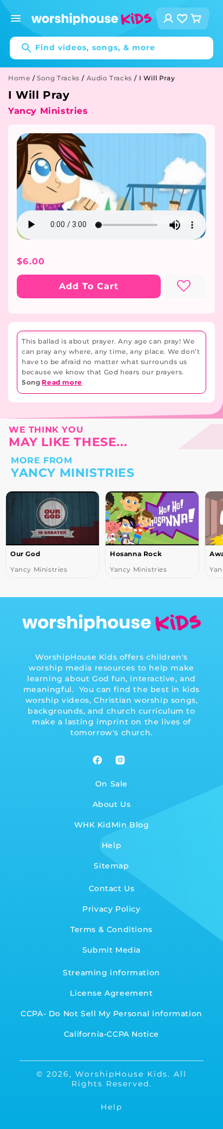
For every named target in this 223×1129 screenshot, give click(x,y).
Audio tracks (109, 78)
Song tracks (58, 78)
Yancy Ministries (48, 111)
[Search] (21, 48)
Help (111, 845)
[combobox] (111, 48)
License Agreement (111, 993)
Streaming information (111, 972)
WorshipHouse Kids (121, 1074)
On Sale (111, 784)
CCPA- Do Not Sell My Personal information (111, 1013)
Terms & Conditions (111, 929)
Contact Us (112, 888)
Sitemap (111, 866)
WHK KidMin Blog (111, 825)
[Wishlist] (182, 19)
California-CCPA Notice (111, 1034)
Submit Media (111, 950)
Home (19, 78)
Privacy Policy (111, 909)
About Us (112, 804)
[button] (15, 18)
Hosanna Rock (116, 554)
